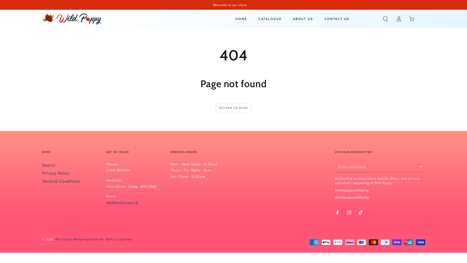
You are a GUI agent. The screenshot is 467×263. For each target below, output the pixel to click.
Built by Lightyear (119, 239)
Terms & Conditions (61, 181)
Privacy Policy (56, 173)
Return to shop (233, 108)
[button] (385, 18)
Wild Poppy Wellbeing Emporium (79, 239)
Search (48, 165)
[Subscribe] (422, 166)
